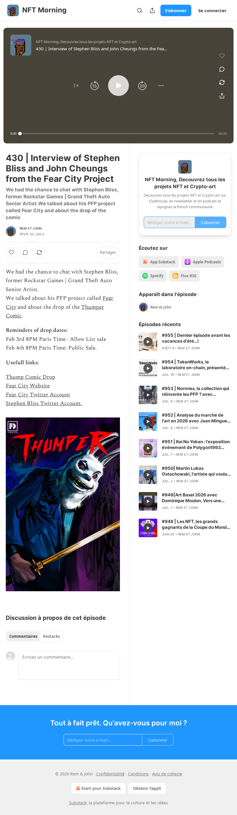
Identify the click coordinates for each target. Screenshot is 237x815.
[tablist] (34, 636)
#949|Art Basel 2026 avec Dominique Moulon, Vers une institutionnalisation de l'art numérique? (191, 498)
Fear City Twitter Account (38, 395)
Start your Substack (101, 788)
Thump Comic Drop (30, 377)
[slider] (117, 133)
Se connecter (212, 10)
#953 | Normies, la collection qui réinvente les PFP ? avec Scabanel (195, 391)
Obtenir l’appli (147, 788)
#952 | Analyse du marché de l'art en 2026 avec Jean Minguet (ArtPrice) (195, 418)
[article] (185, 341)
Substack (77, 802)
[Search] (139, 10)
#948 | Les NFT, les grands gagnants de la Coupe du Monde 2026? (195, 524)
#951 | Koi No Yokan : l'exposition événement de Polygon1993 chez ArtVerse (196, 444)
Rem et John (31, 228)
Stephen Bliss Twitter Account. (44, 403)
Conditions (138, 774)
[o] (148, 341)
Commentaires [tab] (23, 636)
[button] (76, 85)
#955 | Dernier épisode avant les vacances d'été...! (196, 338)
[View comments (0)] (222, 69)
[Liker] (11, 252)
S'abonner (176, 10)
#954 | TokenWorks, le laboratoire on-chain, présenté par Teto (194, 365)
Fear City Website (28, 386)
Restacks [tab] (51, 636)
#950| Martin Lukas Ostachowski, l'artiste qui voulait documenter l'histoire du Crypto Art (196, 471)
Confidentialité (110, 774)
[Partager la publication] (152, 10)
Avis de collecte (167, 774)
